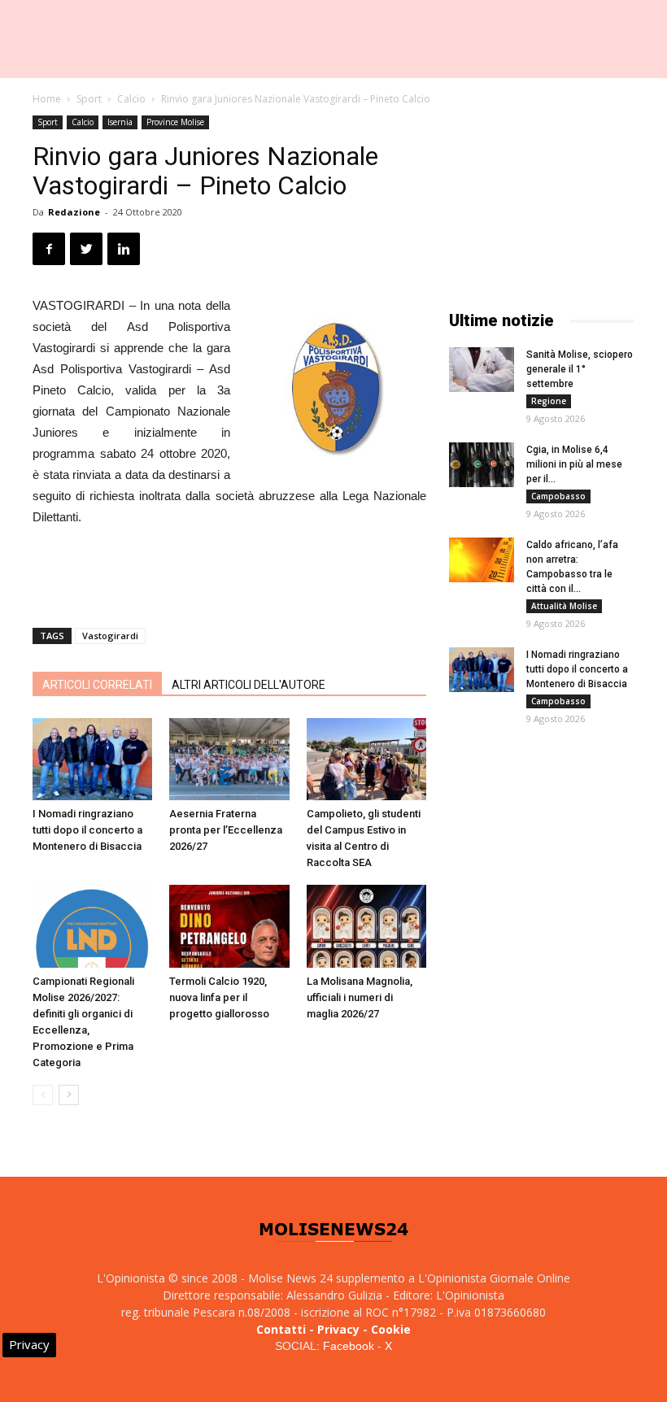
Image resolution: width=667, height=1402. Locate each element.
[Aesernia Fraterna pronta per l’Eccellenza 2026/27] (229, 759)
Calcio (131, 99)
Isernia (120, 122)
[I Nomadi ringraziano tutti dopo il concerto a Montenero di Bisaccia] (92, 759)
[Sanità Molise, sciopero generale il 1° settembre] (481, 369)
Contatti (281, 1329)
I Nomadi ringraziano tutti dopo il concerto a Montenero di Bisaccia (87, 830)
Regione (548, 401)
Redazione (74, 212)
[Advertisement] (229, 573)
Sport (89, 99)
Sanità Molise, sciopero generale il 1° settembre (579, 369)
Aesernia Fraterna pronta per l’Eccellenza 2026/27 (225, 830)
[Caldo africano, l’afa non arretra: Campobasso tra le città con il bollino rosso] (481, 560)
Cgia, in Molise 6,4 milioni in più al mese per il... (574, 464)
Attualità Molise (564, 606)
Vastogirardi (110, 635)
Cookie (391, 1329)
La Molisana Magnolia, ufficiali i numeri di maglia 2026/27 (359, 997)
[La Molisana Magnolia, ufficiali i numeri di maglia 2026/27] (366, 926)
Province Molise (175, 122)
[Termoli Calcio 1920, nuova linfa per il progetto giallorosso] (229, 926)
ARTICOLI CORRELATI (97, 684)
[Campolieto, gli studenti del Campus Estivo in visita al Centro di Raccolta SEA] (366, 759)
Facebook (348, 1345)
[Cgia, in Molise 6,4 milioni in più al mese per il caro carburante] (481, 464)
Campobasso (558, 496)
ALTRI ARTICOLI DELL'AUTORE (248, 684)
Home (47, 99)
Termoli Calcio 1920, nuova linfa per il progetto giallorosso (219, 997)
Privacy (338, 1329)
